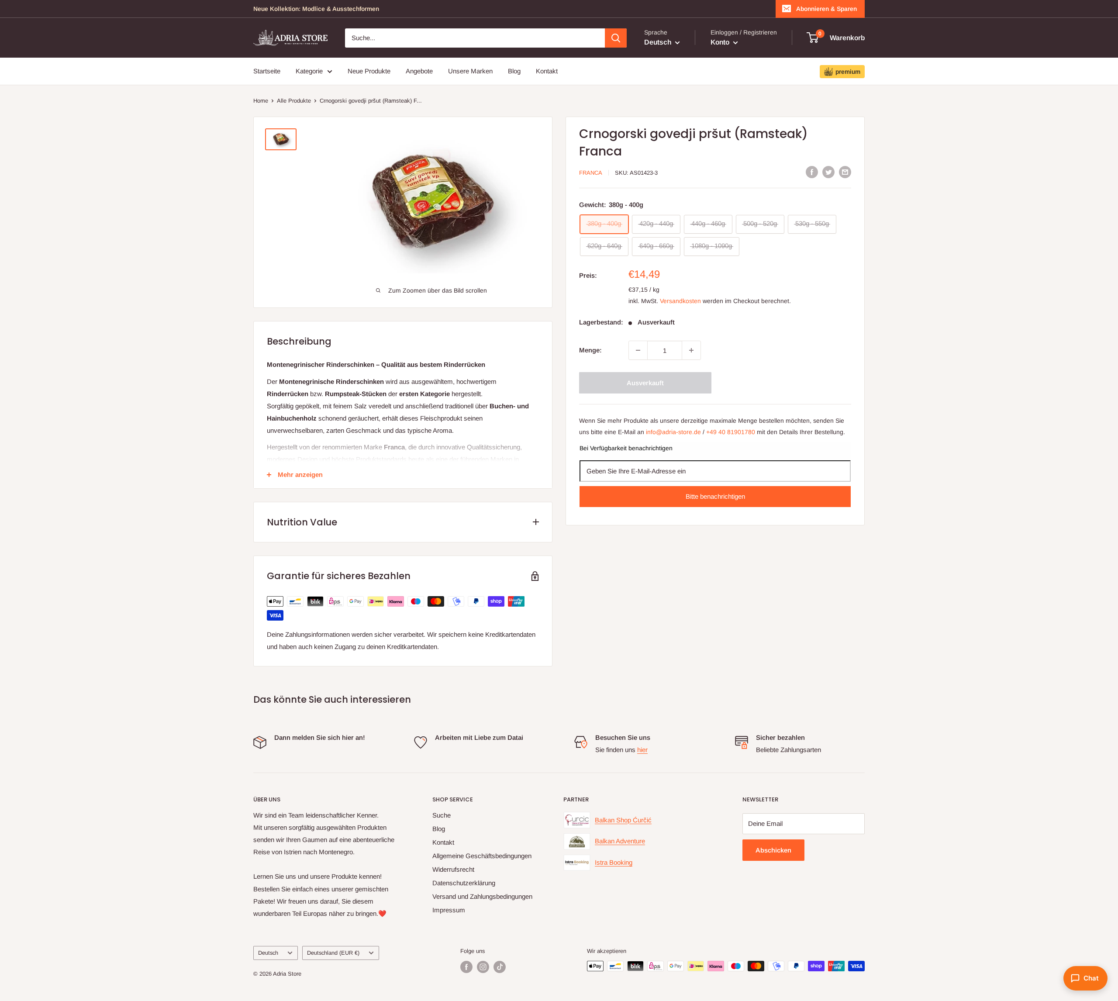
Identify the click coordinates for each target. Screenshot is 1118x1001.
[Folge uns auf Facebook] (466, 967)
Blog (514, 71)
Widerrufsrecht (453, 869)
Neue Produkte (369, 71)
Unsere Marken (470, 71)
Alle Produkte (294, 100)
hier (642, 749)
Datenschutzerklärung (463, 883)
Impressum (448, 910)
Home (260, 100)
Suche (441, 815)
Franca (590, 172)
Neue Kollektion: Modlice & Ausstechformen (316, 8)
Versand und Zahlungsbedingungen (482, 896)
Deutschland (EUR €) (333, 952)
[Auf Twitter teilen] (828, 172)
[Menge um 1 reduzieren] (638, 350)
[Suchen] (616, 38)
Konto (721, 42)
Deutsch (268, 952)
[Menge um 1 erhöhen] (691, 350)
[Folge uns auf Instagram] (483, 967)
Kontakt (547, 71)
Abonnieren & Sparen (826, 8)
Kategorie (309, 71)
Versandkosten (680, 300)
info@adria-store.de (673, 431)
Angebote (419, 71)
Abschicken (773, 850)
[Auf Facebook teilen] (812, 172)
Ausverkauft (645, 383)
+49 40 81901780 (730, 431)
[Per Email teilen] (845, 172)
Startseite (266, 71)
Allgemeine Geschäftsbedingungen (481, 855)
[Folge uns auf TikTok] (499, 967)
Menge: (590, 350)
